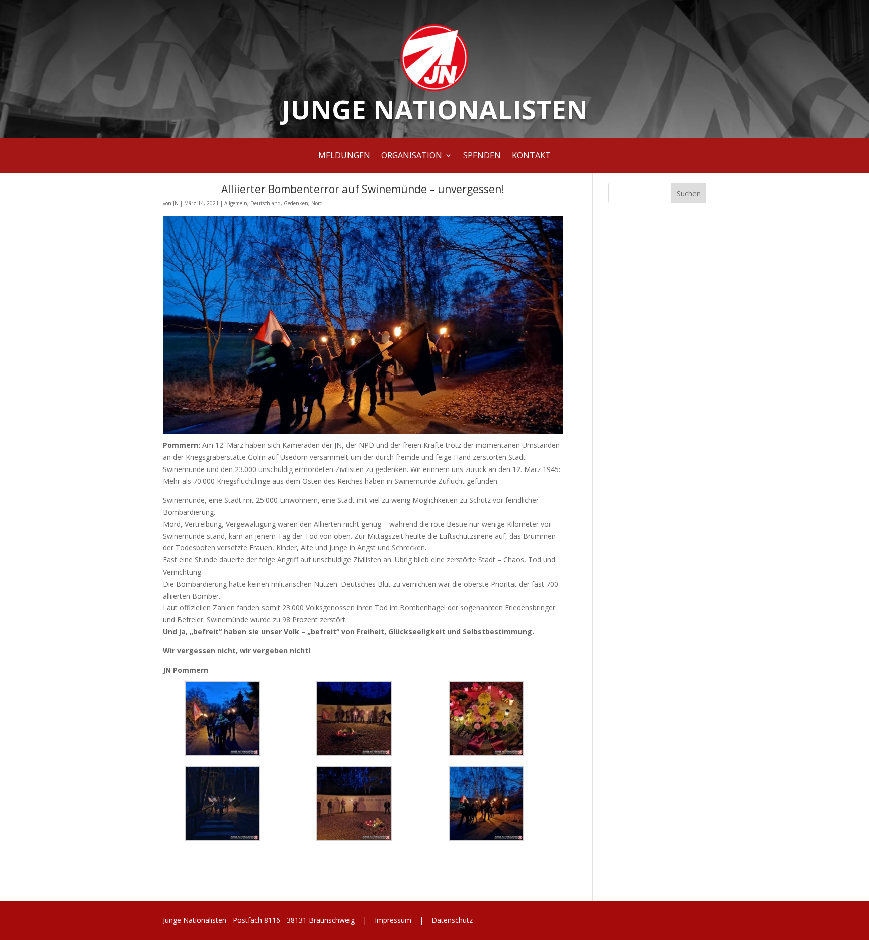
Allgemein (235, 203)
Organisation (411, 156)
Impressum (393, 920)
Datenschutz (451, 920)
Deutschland (265, 203)
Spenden (482, 156)
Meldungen (344, 156)
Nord (317, 203)
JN (176, 203)
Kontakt (531, 156)
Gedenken (296, 203)
